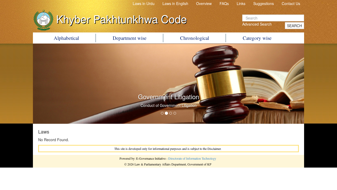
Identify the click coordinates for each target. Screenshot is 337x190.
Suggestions (263, 3)
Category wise (257, 38)
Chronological (194, 38)
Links (241, 3)
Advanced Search (257, 24)
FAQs (224, 3)
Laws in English (175, 3)
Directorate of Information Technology (192, 158)
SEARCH (294, 25)
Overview (204, 3)
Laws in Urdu (144, 3)
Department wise (129, 38)
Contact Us (291, 3)
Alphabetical (66, 38)
